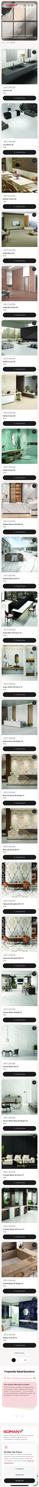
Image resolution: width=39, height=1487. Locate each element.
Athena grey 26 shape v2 (13, 741)
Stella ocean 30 (9, 470)
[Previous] (16, 1416)
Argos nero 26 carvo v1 (12, 633)
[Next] (22, 1416)
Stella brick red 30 (10, 307)
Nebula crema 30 (9, 199)
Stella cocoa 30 (9, 361)
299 (25, 1360)
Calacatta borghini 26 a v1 (13, 904)
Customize (19, 1469)
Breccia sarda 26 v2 (11, 850)
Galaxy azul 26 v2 (10, 1338)
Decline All (19, 1475)
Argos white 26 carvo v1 (12, 687)
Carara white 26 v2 (10, 1066)
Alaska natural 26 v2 (11, 578)
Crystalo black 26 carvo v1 (13, 1175)
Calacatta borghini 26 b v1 (13, 958)
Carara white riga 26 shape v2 (15, 1121)
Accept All (19, 1481)
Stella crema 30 (9, 416)
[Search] (25, 5)
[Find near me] (28, 5)
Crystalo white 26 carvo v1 (13, 1229)
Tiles (7, 42)
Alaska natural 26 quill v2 (13, 524)
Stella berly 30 (8, 253)
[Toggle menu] (32, 5)
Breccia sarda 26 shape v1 (13, 795)
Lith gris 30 (7, 90)
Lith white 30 (8, 145)
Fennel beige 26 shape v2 (13, 1283)
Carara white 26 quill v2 (12, 1012)
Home (3, 42)
